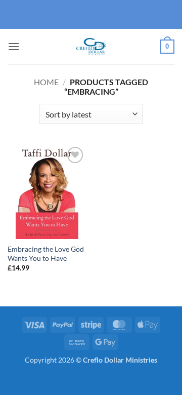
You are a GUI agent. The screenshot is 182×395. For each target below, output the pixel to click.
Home (46, 82)
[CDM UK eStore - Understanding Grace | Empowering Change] (91, 46)
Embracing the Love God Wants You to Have (46, 253)
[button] (14, 46)
